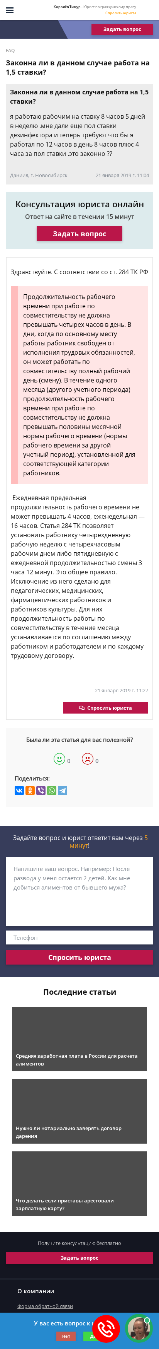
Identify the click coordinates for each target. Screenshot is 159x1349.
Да (93, 1336)
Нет (66, 1336)
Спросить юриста (120, 12)
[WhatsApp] (51, 790)
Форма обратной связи (45, 1306)
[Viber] (41, 790)
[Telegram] (62, 790)
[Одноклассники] (30, 790)
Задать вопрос (122, 29)
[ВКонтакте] (19, 790)
